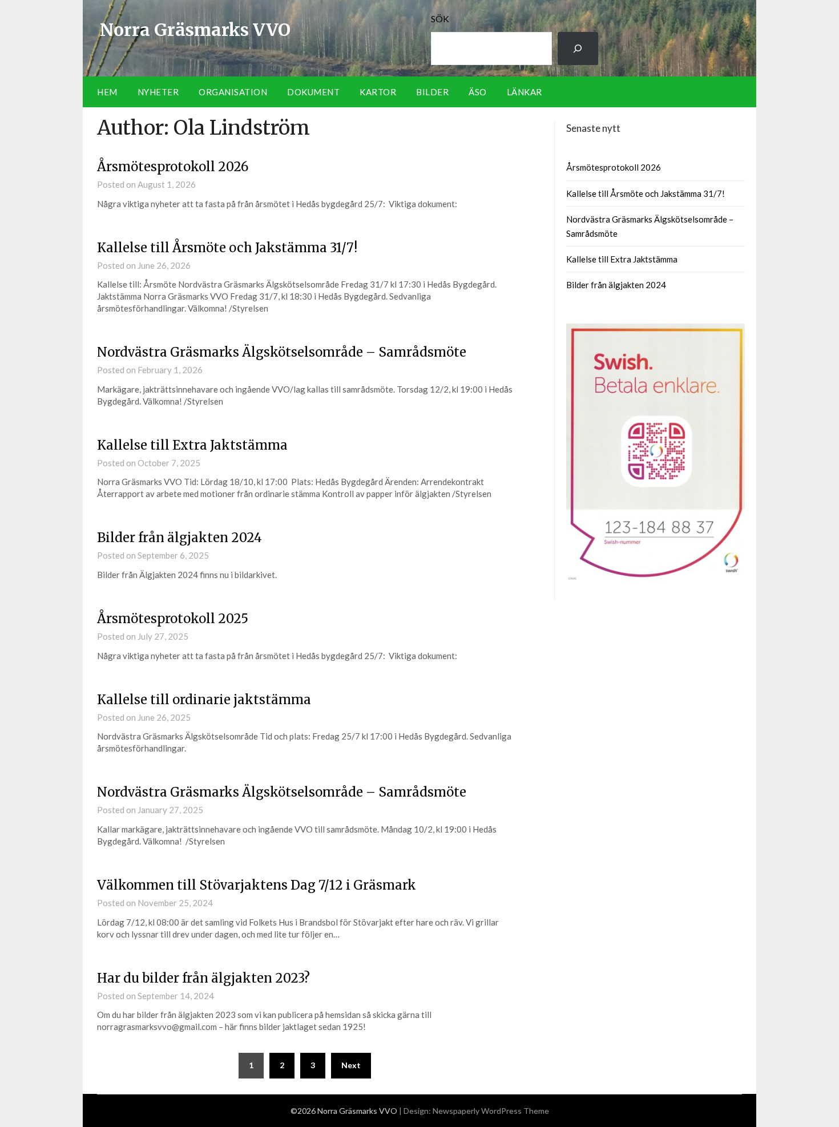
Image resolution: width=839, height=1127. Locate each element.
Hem (107, 92)
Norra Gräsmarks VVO (195, 30)
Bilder (432, 92)
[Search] (578, 48)
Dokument (313, 92)
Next (351, 1065)
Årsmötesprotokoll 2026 (172, 167)
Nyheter (158, 92)
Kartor (378, 92)
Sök (440, 18)
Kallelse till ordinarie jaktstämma (204, 700)
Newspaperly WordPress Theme (491, 1111)
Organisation (233, 92)
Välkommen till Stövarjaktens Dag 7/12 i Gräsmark (256, 885)
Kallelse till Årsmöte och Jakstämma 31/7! (227, 248)
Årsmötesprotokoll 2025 (172, 619)
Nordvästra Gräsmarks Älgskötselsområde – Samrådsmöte (281, 352)
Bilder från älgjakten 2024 (179, 538)
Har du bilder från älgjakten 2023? (203, 978)
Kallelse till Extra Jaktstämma (192, 445)
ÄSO (478, 92)
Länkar (524, 92)
